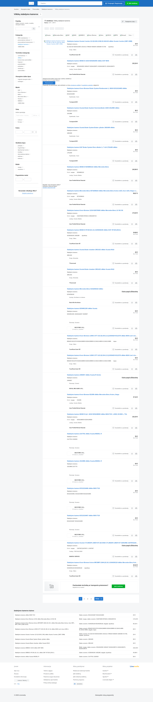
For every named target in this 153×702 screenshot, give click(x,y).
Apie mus (16, 670)
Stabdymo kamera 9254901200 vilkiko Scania (82, 308)
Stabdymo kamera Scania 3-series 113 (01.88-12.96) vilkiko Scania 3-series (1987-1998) (40, 634)
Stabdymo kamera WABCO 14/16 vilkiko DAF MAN (29, 648)
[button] (132, 55)
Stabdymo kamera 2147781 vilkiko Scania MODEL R (84, 434)
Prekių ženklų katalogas (50, 682)
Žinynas (16, 673)
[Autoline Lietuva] (20, 3)
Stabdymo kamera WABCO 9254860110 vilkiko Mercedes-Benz (88, 167)
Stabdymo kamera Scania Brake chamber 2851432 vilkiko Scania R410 (90, 249)
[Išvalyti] (39, 26)
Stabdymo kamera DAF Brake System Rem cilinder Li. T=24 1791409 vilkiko (92, 147)
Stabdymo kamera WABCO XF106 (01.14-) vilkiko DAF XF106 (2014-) (34, 652)
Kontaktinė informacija (20, 676)
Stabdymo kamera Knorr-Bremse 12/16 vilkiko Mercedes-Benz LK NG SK (35, 619)
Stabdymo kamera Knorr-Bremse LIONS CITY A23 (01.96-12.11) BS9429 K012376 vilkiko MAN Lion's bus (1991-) (104, 336)
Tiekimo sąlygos (48, 670)
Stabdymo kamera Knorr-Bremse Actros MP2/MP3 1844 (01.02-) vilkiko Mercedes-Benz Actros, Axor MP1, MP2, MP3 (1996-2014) (44, 623)
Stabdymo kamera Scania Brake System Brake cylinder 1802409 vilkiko (91, 127)
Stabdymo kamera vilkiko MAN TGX (25, 615)
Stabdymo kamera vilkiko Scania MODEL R (27, 656)
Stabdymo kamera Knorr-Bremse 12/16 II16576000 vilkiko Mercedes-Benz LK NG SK (95, 210)
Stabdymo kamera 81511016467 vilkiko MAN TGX (83, 515)
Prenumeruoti (49, 83)
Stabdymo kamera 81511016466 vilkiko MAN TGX (83, 488)
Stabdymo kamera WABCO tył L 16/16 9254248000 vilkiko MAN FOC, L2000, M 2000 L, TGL (97, 414)
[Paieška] (39, 3)
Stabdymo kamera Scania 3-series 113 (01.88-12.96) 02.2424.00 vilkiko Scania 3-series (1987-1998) (99, 41)
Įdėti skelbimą (118, 586)
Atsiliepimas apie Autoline (51, 679)
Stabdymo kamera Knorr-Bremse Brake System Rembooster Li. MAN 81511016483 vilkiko (97, 88)
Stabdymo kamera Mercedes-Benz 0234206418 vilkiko (85, 289)
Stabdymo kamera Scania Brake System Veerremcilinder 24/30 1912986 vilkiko (93, 108)
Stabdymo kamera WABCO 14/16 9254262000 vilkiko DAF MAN (88, 61)
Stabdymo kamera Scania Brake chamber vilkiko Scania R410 (32, 643)
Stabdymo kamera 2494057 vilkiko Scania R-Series (84, 375)
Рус (19, 683)
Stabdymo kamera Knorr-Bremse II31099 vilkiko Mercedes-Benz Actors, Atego (93, 394)
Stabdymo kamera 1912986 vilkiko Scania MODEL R (84, 461)
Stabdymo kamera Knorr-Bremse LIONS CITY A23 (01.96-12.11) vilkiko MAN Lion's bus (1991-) (42, 629)
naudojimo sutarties (87, 85)
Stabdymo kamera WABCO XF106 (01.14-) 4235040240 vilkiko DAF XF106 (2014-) (94, 230)
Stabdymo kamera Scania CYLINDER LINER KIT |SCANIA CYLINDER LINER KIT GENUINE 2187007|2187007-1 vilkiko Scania (108, 543)
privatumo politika (75, 85)
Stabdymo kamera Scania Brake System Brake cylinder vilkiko (32, 639)
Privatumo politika (48, 673)
